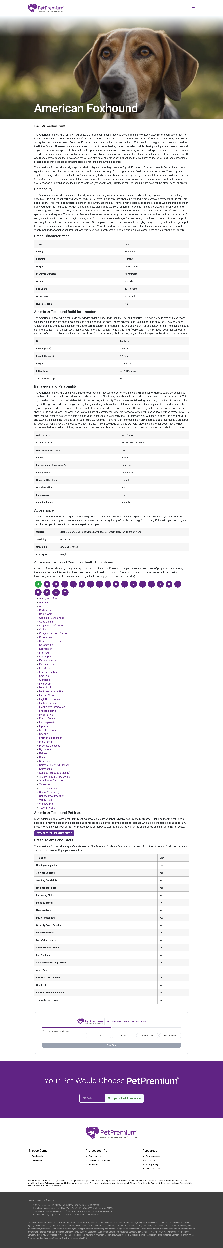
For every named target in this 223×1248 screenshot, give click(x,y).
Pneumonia (45, 741)
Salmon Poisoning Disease (54, 765)
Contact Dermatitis (50, 641)
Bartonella (45, 610)
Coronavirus (46, 644)
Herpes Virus (46, 695)
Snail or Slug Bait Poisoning (54, 776)
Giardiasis (44, 679)
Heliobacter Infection (51, 691)
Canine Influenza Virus (51, 617)
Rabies (43, 753)
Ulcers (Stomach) (49, 792)
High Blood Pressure (51, 699)
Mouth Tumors (47, 730)
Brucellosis (45, 613)
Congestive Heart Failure (53, 633)
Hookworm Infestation (52, 706)
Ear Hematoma (47, 660)
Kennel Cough (47, 718)
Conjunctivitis (47, 637)
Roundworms (46, 761)
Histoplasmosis (48, 703)
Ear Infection (46, 664)
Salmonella (45, 768)
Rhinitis (43, 757)
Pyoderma (45, 749)
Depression (45, 648)
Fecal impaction (48, 672)
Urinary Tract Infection (51, 796)
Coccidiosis (46, 621)
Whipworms (46, 803)
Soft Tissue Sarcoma (51, 780)
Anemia (43, 602)
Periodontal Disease (50, 737)
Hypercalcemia (47, 710)
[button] (193, 8)
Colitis (43, 629)
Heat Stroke (46, 687)
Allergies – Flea (48, 598)
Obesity (43, 734)
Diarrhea (44, 652)
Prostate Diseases (49, 745)
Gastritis (44, 675)
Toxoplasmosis (48, 788)
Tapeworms (46, 784)
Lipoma (43, 726)
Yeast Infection (47, 807)
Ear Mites (44, 668)
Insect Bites (46, 714)
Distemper (45, 656)
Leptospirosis (47, 722)
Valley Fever (46, 799)
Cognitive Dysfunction (51, 625)
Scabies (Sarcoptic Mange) (54, 772)
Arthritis (43, 606)
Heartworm (45, 683)
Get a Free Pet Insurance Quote (54, 833)
